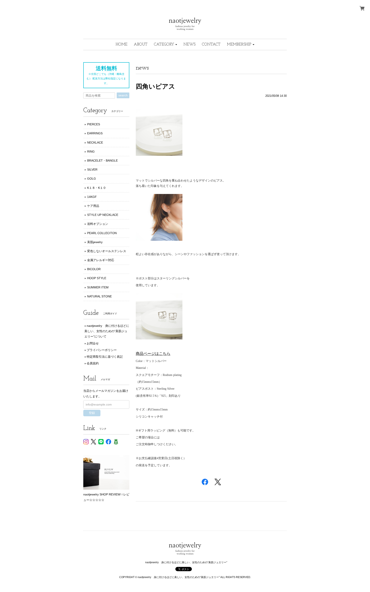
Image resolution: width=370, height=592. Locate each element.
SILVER (92, 169)
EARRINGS (95, 133)
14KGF (92, 196)
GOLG (91, 178)
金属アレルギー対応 (100, 260)
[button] (165, 44)
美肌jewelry (95, 242)
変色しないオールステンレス (106, 251)
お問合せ (93, 343)
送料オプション (97, 224)
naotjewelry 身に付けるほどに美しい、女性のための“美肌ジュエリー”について (106, 331)
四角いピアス (155, 86)
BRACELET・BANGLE (102, 160)
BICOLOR (94, 269)
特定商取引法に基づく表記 (105, 356)
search (123, 95)
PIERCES (93, 124)
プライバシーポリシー (102, 350)
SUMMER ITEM (98, 287)
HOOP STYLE (96, 278)
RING (91, 151)
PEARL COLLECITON (102, 233)
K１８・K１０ (96, 187)
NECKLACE (95, 142)
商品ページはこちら (153, 353)
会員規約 (93, 363)
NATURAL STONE (99, 296)
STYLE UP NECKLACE (102, 215)
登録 (92, 413)
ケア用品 (93, 205)
